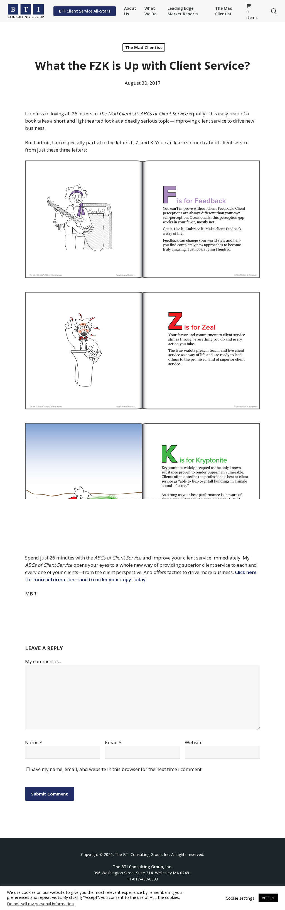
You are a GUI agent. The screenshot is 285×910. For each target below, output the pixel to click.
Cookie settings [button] (240, 898)
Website (194, 742)
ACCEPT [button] (268, 897)
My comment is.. (43, 661)
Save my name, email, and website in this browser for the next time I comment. (117, 769)
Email (113, 742)
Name (33, 742)
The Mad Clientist (143, 47)
